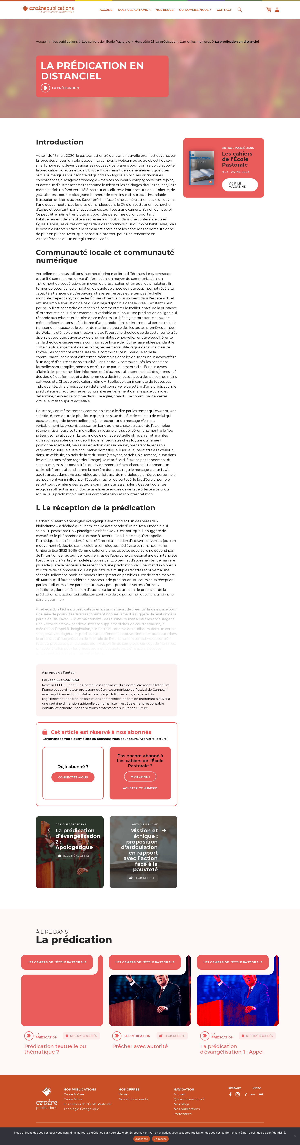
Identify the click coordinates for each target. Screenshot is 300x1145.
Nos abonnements (133, 1099)
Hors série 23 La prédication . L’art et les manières (172, 41)
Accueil (106, 10)
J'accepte (141, 1139)
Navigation (184, 1089)
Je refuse (160, 1139)
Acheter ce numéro (140, 788)
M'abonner (140, 776)
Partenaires (182, 1114)
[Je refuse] (295, 1136)
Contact (224, 10)
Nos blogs (164, 10)
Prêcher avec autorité (140, 1046)
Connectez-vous (73, 777)
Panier (124, 1094)
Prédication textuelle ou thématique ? (55, 1049)
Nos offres (129, 1089)
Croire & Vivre (74, 1094)
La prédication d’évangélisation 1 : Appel (232, 1049)
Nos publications (133, 10)
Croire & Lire (73, 1099)
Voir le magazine (237, 184)
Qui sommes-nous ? (195, 10)
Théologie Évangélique (81, 1109)
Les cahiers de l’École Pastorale (106, 41)
